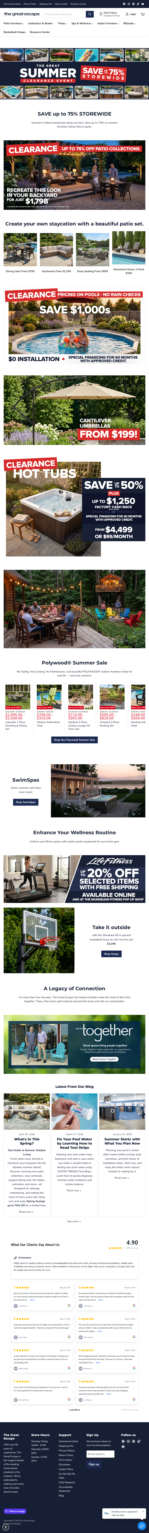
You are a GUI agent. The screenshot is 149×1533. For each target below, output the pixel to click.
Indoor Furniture (107, 23)
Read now (26, 1212)
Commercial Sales (12, 4)
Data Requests (67, 1482)
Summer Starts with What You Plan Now (122, 1141)
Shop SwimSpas (26, 802)
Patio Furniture (13, 23)
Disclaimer (64, 1464)
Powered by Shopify (12, 1523)
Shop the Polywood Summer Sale (74, 740)
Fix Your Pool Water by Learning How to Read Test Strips (74, 1143)
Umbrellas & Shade (40, 23)
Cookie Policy (66, 1469)
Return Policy (30, 4)
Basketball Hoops (14, 32)
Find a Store (65, 1460)
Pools (62, 23)
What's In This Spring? (27, 1141)
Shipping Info (45, 4)
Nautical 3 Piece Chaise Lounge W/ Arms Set (79, 725)
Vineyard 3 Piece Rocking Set (109, 723)
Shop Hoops (111, 954)
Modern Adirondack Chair (48, 723)
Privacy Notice (66, 1450)
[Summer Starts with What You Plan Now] (122, 1111)
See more (73, 1221)
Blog (61, 1495)
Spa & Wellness (81, 23)
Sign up (94, 1464)
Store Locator (61, 4)
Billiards (128, 23)
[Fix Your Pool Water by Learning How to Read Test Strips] (74, 1111)
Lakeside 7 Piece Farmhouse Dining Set (16, 725)
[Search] (90, 14)
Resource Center (78, 4)
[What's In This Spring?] (27, 1111)
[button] (143, 14)
